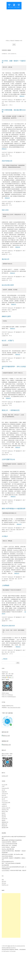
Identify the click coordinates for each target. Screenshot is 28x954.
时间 (6, 652)
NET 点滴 (4, 797)
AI (2, 578)
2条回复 (3, 254)
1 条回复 (4, 335)
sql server (4, 800)
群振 (3, 865)
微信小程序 (13, 529)
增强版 (3, 529)
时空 (9, 403)
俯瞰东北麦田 (6, 316)
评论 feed (4, 883)
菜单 (14, 44)
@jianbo (7, 693)
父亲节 (9, 501)
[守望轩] (14, 6)
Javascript (4, 793)
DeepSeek (6, 578)
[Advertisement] (14, 25)
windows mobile (5, 807)
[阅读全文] (22, 96)
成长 (6, 501)
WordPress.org (5, 884)
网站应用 (4, 825)
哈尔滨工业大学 (12, 101)
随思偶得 (18, 99)
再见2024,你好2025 (8, 625)
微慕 (3, 836)
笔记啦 (3, 856)
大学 (22, 101)
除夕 (19, 578)
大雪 (7, 359)
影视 (3, 813)
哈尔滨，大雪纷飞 (8, 340)
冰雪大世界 (4, 309)
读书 (9, 652)
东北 (3, 333)
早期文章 (4, 658)
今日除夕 (5, 536)
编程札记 (4, 824)
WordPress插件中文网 (6, 866)
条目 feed (4, 881)
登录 (3, 879)
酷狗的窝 (4, 845)
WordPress (4, 809)
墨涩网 (3, 858)
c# (2, 786)
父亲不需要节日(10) (8, 459)
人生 (3, 403)
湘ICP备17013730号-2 (11, 947)
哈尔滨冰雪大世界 (8, 285)
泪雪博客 (4, 850)
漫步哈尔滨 (5, 259)
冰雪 (3, 252)
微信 (3, 815)
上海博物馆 (5, 585)
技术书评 (4, 818)
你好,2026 (5, 210)
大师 (25, 101)
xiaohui (3, 843)
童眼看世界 (4, 822)
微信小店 (8, 529)
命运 (6, 403)
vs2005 (3, 804)
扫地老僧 (4, 841)
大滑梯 (12, 309)
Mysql (3, 795)
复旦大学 (18, 101)
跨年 (11, 652)
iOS (2, 790)
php (2, 799)
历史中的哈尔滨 (7, 161)
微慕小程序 (18, 529)
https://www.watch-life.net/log (14, 707)
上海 (3, 101)
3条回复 (3, 105)
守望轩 (8, 945)
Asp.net (3, 784)
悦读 (3, 816)
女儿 (3, 501)
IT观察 (3, 791)
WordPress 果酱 (5, 849)
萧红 (7, 154)
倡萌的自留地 (5, 854)
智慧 (6, 452)
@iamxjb (14, 696)
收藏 (3, 820)
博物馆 (3, 203)
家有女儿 (4, 811)
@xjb (11, 694)
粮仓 (6, 333)
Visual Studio (5, 802)
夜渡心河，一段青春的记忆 (11, 410)
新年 (16, 578)
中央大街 (4, 278)
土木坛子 (4, 847)
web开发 (3, 806)
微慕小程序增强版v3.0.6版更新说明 (13, 508)
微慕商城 (4, 840)
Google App (4, 788)
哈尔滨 (6, 101)
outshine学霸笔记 (5, 870)
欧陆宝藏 (4, 861)
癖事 (3, 863)
